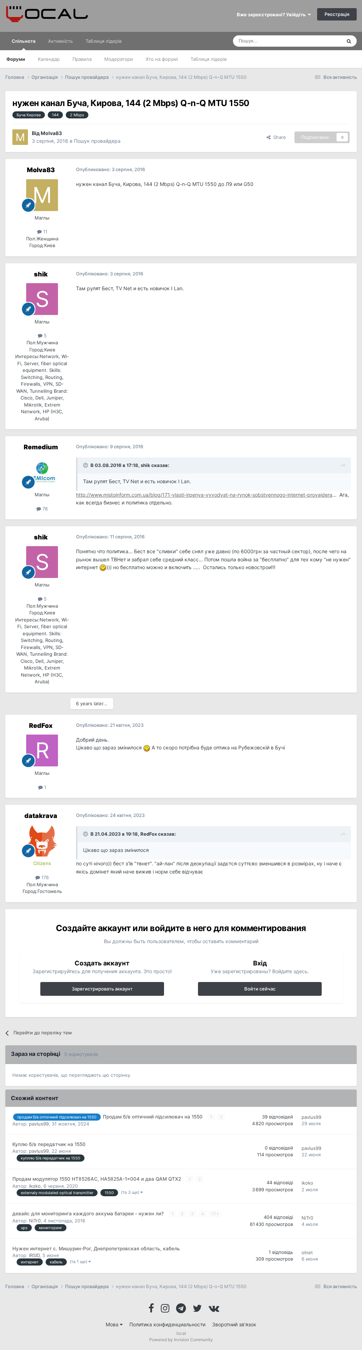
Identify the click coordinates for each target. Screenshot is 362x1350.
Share (278, 137)
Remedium (41, 447)
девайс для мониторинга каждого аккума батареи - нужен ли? (88, 1213)
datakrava (40, 815)
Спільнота (23, 41)
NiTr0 (35, 1220)
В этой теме (319, 40)
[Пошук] (349, 41)
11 (44, 231)
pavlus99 (39, 1124)
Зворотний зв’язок (234, 1324)
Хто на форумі (162, 59)
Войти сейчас (259, 989)
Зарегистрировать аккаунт (102, 989)
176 (44, 877)
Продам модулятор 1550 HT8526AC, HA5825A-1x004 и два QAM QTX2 (97, 1179)
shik (41, 274)
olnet (307, 1252)
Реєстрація (337, 14)
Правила (82, 59)
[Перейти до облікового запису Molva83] (20, 137)
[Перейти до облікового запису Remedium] (42, 472)
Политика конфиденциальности (167, 1324)
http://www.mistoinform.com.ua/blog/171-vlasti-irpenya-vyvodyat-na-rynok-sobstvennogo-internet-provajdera (204, 495)
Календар (49, 59)
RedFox (41, 725)
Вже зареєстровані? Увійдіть (272, 14)
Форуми (15, 59)
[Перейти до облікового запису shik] (42, 299)
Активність (60, 41)
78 (44, 509)
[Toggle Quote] (86, 465)
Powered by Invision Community (181, 1339)
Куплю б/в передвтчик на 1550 (49, 1144)
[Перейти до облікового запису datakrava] (42, 841)
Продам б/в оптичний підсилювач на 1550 (153, 1117)
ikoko (35, 1186)
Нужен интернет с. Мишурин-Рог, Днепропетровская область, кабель (96, 1248)
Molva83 (51, 133)
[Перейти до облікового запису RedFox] (42, 750)
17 (214, 1213)
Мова (113, 1324)
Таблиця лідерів (209, 59)
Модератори (118, 59)
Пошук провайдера (97, 141)
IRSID (34, 1255)
